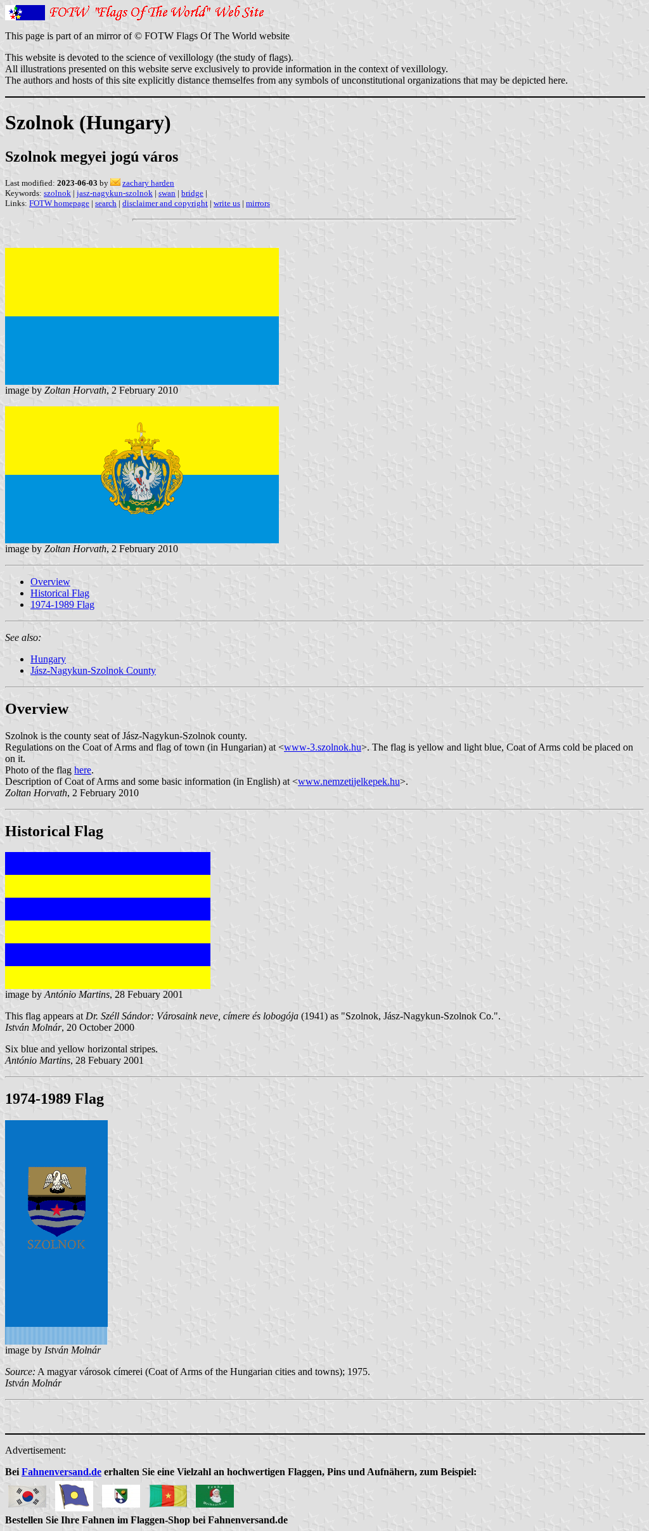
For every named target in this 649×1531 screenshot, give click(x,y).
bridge (192, 193)
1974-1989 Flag (62, 604)
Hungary (48, 659)
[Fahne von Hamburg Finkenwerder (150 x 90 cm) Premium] (121, 1492)
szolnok (57, 193)
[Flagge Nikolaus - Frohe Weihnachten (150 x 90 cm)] (215, 1492)
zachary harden (148, 183)
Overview (50, 581)
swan (167, 193)
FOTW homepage (59, 203)
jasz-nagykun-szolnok (115, 193)
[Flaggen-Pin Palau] (74, 1492)
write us (227, 203)
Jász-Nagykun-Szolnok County (93, 670)
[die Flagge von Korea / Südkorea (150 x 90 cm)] (27, 1492)
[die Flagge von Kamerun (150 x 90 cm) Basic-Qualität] (168, 1492)
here (82, 770)
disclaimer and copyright (165, 203)
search (106, 203)
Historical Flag (59, 593)
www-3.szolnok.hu (322, 747)
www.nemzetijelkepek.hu (349, 781)
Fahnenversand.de (61, 1471)
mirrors (258, 203)
